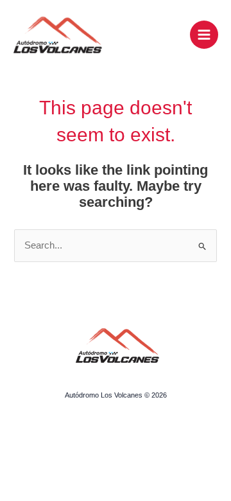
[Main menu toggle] (204, 35)
